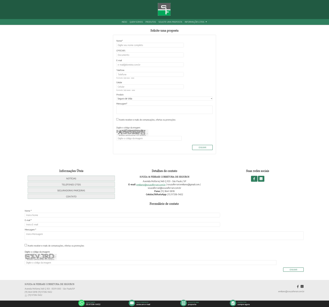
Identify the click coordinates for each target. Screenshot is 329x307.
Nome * (28, 211)
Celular (119, 82)
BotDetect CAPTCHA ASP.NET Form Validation (132, 135)
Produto (120, 94)
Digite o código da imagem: (128, 127)
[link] (254, 179)
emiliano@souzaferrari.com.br (151, 184)
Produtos (150, 22)
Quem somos (136, 22)
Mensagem (121, 103)
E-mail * (28, 220)
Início (124, 22)
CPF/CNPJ (120, 50)
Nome (119, 41)
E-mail (119, 60)
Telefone (120, 70)
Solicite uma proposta (170, 22)
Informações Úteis (194, 22)
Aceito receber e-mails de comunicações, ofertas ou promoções (147, 120)
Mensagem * (30, 229)
